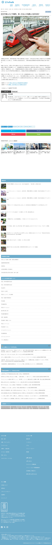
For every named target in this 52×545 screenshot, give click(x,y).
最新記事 (10, 126)
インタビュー (29, 442)
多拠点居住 (19, 406)
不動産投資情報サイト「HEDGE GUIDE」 (11, 370)
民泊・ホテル (4, 455)
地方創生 (15, 408)
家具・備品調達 (4, 317)
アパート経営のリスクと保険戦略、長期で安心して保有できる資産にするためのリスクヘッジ (19, 398)
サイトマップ (4, 498)
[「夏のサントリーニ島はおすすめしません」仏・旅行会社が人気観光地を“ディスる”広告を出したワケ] (3, 207)
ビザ (23, 126)
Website (41, 5)
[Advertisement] (13, 112)
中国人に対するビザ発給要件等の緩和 (17, 82)
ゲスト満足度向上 (4, 339)
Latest (11, 5)
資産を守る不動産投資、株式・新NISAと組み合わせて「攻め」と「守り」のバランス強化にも (20, 390)
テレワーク (29, 406)
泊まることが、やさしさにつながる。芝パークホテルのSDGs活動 (14, 354)
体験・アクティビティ (5, 442)
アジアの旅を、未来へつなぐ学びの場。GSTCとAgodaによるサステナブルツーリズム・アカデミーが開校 (28, 225)
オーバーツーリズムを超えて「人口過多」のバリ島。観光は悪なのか (20, 211)
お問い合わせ (29, 461)
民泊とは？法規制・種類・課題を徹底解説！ (10, 259)
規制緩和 (15, 126)
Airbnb (28, 408)
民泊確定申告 (4, 304)
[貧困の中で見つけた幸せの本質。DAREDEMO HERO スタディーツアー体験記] (3, 249)
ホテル (47, 406)
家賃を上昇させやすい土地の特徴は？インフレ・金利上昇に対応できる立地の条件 (17, 382)
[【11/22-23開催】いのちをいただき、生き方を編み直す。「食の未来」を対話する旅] (3, 186)
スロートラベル (34, 406)
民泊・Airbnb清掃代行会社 (6, 284)
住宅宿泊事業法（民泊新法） (7, 269)
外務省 (27, 126)
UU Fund (22, 514)
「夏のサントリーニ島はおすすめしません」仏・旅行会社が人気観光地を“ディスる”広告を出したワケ (27, 204)
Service (34, 5)
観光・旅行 (3, 438)
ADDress (24, 408)
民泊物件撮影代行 (4, 313)
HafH (31, 408)
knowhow (17, 5)
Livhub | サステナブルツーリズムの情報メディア (35, 543)
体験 (42, 406)
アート (12, 408)
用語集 (27, 451)
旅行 (39, 406)
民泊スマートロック (5, 307)
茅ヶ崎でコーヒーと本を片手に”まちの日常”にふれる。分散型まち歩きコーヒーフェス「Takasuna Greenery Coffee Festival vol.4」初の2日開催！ (28, 233)
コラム (27, 445)
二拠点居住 (24, 406)
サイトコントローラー (5, 336)
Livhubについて (4, 485)
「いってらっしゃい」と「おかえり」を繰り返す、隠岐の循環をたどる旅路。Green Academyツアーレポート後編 (28, 191)
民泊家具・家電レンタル (6, 320)
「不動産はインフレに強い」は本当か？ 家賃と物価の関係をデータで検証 (16, 387)
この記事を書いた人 (6, 91)
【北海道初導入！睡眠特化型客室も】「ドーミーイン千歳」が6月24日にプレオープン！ (18, 363)
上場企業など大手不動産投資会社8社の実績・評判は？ (12, 373)
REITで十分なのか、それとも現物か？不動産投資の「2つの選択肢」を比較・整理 (17, 384)
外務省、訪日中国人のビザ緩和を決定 (16, 84)
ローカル (19, 408)
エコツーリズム (35, 408)
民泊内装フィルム (4, 326)
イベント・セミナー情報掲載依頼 (33, 467)
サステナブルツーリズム (5, 406)
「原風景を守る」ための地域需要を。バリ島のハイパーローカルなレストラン (22, 218)
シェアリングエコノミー (5, 408)
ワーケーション (13, 406)
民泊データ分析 (4, 291)
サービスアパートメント (6, 330)
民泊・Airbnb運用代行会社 (6, 281)
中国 (19, 126)
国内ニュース (32, 126)
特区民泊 (3, 266)
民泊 (44, 406)
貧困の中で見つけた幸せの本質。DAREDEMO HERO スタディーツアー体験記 (22, 246)
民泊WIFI (3, 288)
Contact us (47, 5)
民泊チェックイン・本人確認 (7, 294)
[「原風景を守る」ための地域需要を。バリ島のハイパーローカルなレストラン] (3, 221)
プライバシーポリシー (5, 491)
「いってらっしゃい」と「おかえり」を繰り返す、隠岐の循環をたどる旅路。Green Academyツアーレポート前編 (28, 198)
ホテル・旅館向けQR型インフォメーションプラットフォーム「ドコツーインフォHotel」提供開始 (20, 357)
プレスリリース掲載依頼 (31, 464)
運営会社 (3, 488)
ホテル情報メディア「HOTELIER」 (9, 347)
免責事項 (3, 494)
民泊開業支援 (4, 333)
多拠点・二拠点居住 (5, 448)
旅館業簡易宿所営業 (5, 262)
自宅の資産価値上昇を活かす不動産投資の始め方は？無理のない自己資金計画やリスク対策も (19, 393)
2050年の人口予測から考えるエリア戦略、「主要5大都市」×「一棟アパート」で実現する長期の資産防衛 (22, 376)
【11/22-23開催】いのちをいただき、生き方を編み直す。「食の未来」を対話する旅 (24, 184)
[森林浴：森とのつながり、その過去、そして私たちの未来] (3, 242)
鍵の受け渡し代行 (4, 310)
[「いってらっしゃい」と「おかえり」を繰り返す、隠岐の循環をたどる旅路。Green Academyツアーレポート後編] (3, 193)
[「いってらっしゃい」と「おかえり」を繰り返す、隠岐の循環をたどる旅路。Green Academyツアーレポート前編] (3, 200)
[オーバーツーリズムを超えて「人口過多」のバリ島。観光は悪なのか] (3, 214)
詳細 (13, 522)
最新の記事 (15, 91)
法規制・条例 (4, 126)
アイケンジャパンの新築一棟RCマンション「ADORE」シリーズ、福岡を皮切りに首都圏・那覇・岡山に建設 (22, 379)
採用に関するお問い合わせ (31, 474)
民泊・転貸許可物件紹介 (6, 297)
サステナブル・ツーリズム (6, 458)
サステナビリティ (42, 408)
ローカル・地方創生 (5, 451)
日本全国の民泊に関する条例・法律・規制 (9, 272)
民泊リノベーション (5, 323)
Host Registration (26, 5)
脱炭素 (48, 408)
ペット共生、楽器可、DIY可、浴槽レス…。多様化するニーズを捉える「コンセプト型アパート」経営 (21, 395)
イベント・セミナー (30, 448)
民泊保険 (3, 300)
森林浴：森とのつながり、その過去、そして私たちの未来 (18, 239)
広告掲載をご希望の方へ (31, 470)
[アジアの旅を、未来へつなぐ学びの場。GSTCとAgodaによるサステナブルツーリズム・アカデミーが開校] (3, 228)
